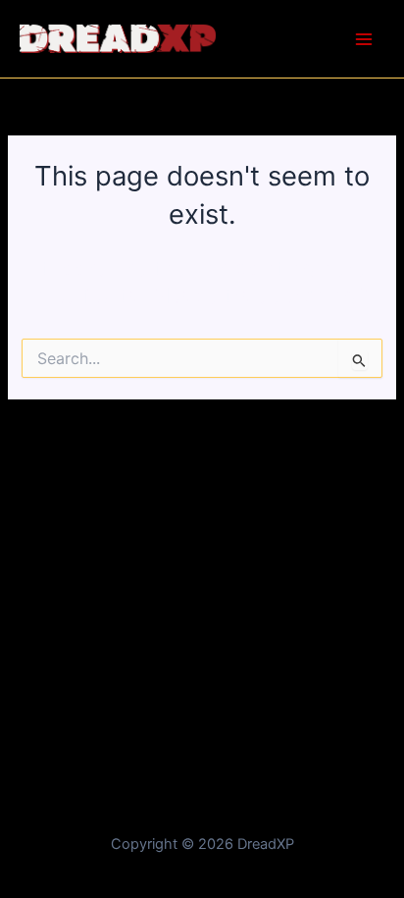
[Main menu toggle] (363, 39)
